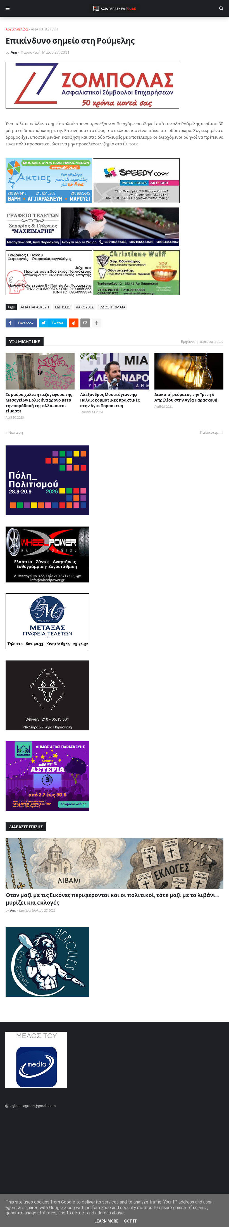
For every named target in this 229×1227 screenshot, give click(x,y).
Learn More (106, 1221)
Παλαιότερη (210, 432)
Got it (130, 1221)
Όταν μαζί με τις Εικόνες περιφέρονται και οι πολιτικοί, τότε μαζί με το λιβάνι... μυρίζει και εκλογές (112, 899)
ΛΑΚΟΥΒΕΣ (85, 307)
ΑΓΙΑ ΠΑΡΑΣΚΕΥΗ (44, 29)
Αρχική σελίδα (17, 29)
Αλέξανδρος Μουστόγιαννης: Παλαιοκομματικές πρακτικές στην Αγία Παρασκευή (110, 400)
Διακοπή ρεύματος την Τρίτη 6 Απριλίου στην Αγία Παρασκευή (185, 397)
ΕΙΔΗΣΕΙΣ (62, 307)
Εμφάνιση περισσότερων (202, 341)
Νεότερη (15, 432)
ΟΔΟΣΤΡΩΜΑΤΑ (112, 307)
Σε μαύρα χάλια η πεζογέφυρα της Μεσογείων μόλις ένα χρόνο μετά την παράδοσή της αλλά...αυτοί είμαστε (39, 402)
